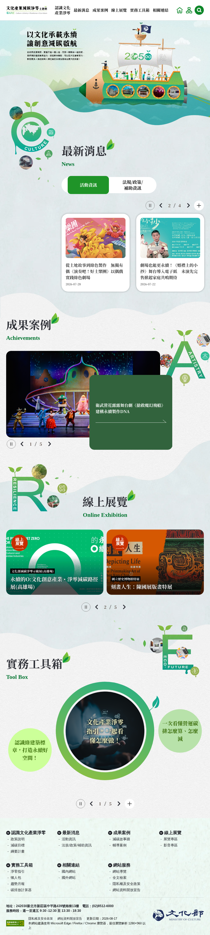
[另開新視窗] (105, 74)
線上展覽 (119, 10)
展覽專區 (171, 839)
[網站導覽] (189, 10)
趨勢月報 (18, 884)
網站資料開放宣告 (126, 890)
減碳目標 (18, 845)
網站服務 (121, 865)
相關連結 (160, 10)
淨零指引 (18, 871)
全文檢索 (120, 878)
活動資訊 (69, 839)
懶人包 (16, 878)
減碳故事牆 (121, 839)
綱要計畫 (18, 851)
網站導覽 (120, 871)
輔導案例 (120, 845)
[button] (199, 10)
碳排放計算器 (21, 890)
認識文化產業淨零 (62, 10)
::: (173, 6)
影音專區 (171, 845)
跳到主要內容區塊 (8, 1)
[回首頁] (180, 10)
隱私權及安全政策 (126, 884)
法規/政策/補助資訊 (77, 845)
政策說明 (18, 839)
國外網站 (69, 878)
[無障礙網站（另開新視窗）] (15, 923)
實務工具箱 (140, 10)
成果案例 (100, 10)
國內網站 (69, 871)
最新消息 (81, 10)
